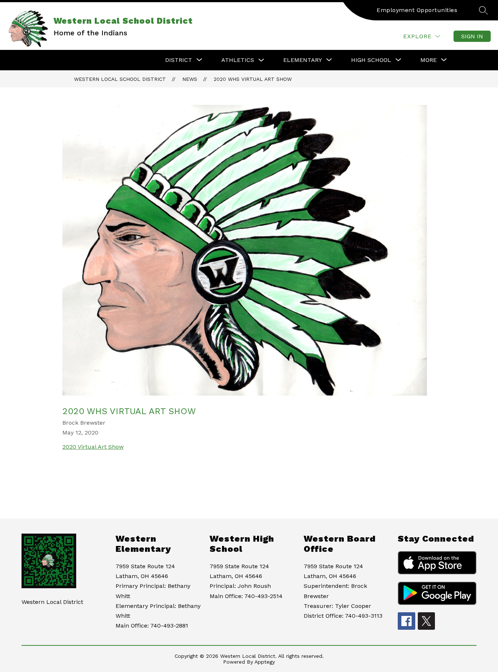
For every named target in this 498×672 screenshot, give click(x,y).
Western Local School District (120, 79)
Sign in (472, 36)
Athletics (237, 59)
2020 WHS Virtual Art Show (253, 79)
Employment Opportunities (417, 10)
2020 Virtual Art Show (93, 446)
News (189, 79)
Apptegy (264, 662)
